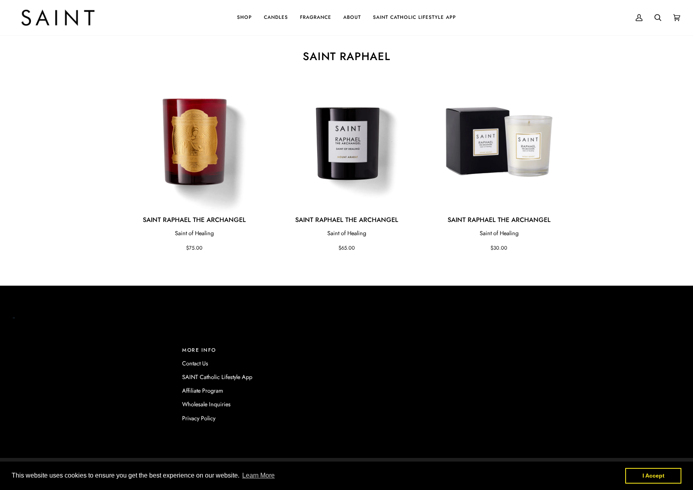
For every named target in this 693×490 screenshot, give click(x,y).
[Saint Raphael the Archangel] (194, 142)
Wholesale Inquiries (206, 404)
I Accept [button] (653, 475)
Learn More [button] (258, 475)
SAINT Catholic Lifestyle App (217, 377)
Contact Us (195, 363)
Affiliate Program (202, 390)
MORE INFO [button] (199, 350)
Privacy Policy (198, 418)
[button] (244, 17)
